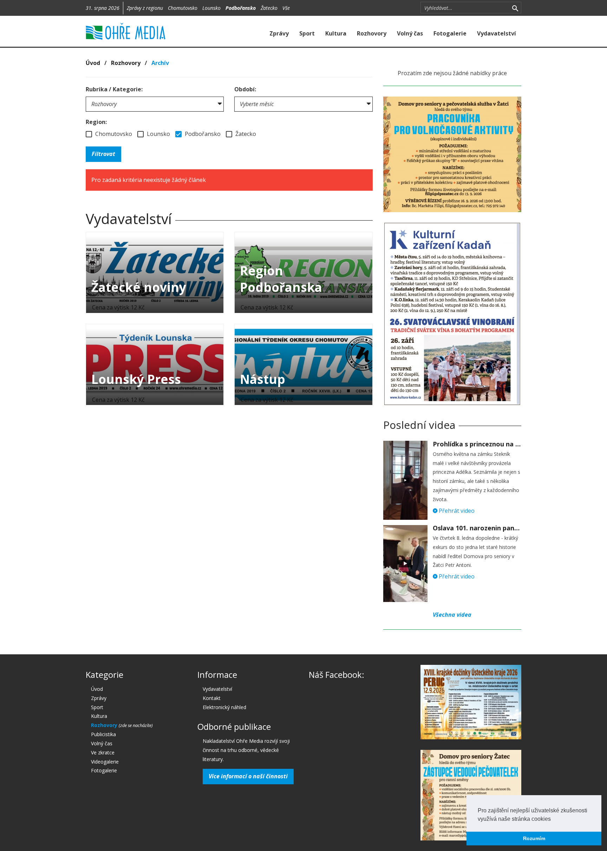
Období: (245, 89)
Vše (286, 8)
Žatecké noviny (138, 287)
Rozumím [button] (534, 838)
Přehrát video (456, 511)
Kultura (335, 33)
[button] (553, 819)
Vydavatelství (496, 33)
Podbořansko (241, 8)
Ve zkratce (103, 752)
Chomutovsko (182, 8)
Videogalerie (105, 761)
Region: (96, 122)
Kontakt (212, 698)
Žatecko (269, 8)
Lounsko (211, 8)
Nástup (262, 379)
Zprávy (279, 33)
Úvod (93, 63)
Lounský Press (136, 379)
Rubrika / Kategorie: (114, 89)
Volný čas (410, 33)
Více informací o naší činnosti (248, 776)
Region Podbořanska (281, 278)
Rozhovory (371, 33)
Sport (307, 33)
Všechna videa (452, 614)
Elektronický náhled (224, 707)
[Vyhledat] (515, 7)
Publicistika (103, 734)
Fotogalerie (449, 33)
